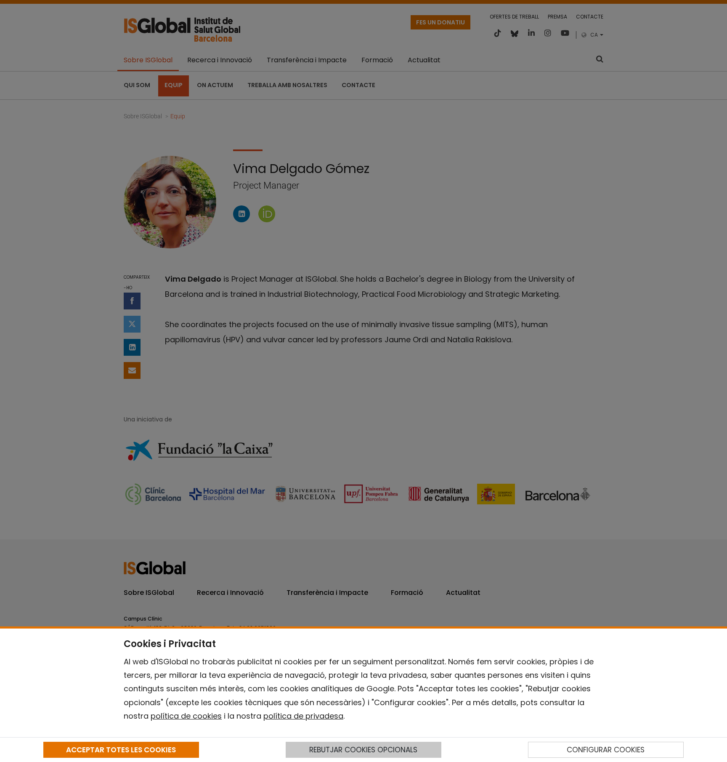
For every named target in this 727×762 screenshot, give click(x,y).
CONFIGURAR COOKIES (606, 750)
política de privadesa (303, 716)
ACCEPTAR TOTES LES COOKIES (121, 750)
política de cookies (186, 716)
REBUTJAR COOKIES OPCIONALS (363, 750)
